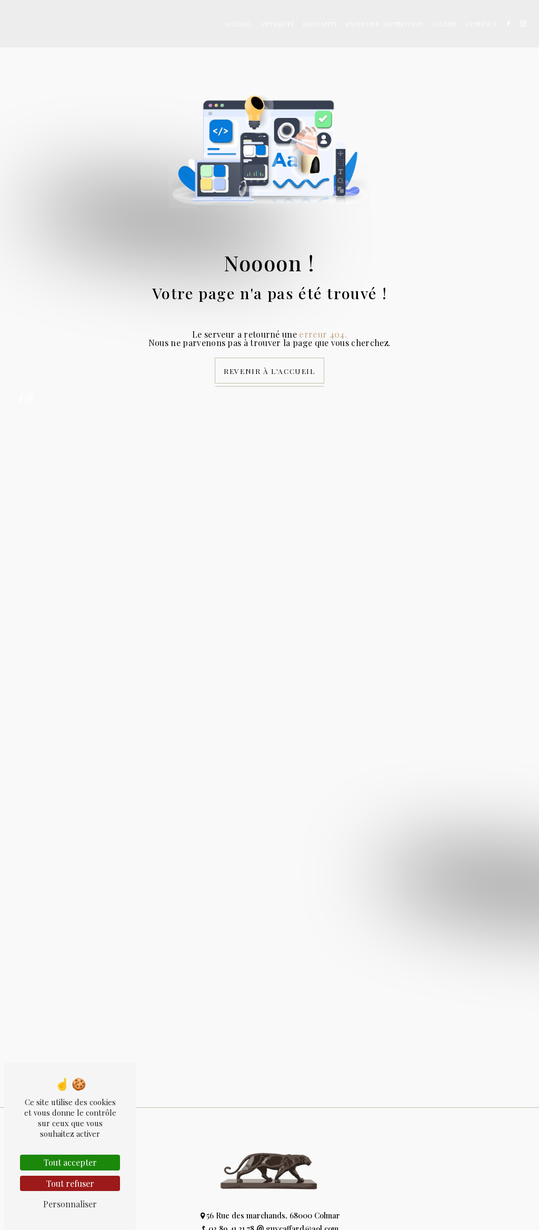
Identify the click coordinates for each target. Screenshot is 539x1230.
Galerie (444, 23)
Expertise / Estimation (384, 23)
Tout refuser (70, 1183)
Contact (481, 23)
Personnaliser (70, 1203)
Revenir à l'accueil (269, 371)
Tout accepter (70, 1162)
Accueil (238, 23)
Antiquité (277, 23)
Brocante (320, 23)
